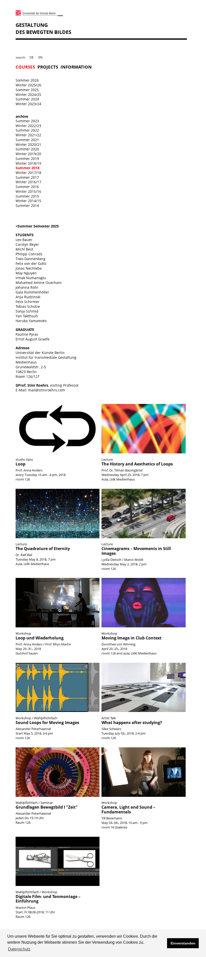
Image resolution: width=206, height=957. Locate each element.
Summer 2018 (27, 167)
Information (76, 67)
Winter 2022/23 (28, 125)
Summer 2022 (27, 130)
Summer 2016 (27, 186)
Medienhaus (26, 362)
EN (40, 57)
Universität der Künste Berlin (40, 352)
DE (32, 57)
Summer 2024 (27, 99)
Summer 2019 (27, 158)
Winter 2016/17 (28, 182)
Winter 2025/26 (28, 85)
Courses (25, 67)
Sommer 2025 (27, 89)
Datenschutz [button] (19, 949)
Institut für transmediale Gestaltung (46, 357)
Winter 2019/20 (28, 153)
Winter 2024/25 (28, 94)
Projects (47, 67)
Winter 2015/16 (28, 191)
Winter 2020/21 (28, 144)
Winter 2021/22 (28, 135)
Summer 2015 (27, 196)
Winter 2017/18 (28, 172)
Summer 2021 (27, 139)
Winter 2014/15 (28, 200)
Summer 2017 (27, 177)
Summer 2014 (27, 205)
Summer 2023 (27, 120)
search (20, 57)
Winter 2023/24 (28, 103)
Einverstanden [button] (183, 943)
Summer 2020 (27, 149)
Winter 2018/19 (28, 163)
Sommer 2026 (27, 80)
